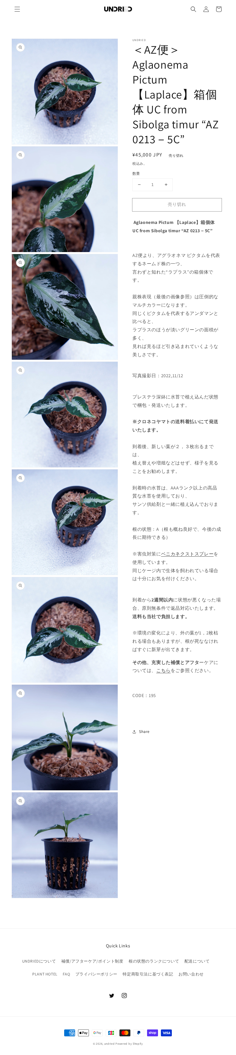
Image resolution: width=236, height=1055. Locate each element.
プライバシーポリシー (96, 974)
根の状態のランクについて (154, 961)
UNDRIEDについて (39, 961)
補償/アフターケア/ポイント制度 (92, 961)
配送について (197, 961)
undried (109, 1044)
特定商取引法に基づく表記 (148, 974)
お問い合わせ (191, 974)
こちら (163, 670)
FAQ (66, 974)
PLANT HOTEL (45, 974)
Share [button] (144, 731)
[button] (17, 9)
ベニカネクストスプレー (187, 554)
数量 (136, 173)
